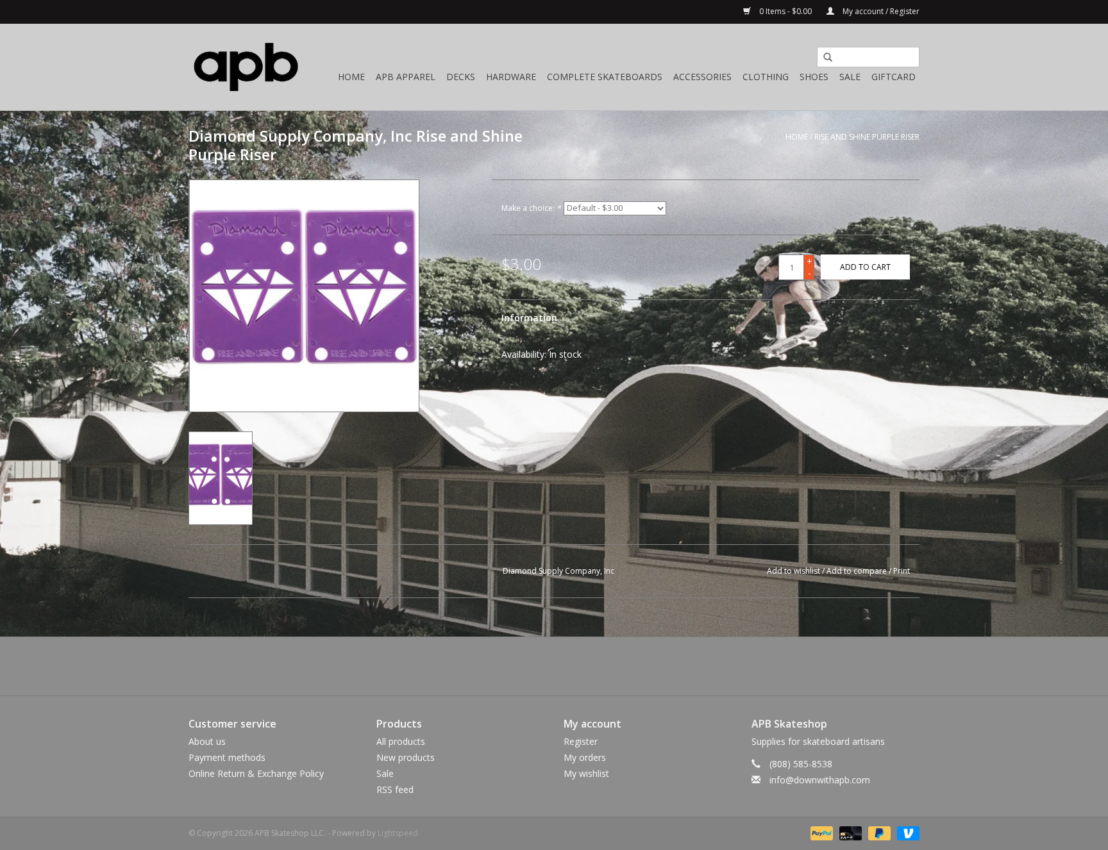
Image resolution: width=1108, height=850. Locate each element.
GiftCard (893, 77)
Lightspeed (398, 833)
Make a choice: (531, 208)
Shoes (814, 77)
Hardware (511, 77)
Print (901, 570)
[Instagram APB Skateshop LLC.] (577, 666)
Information (529, 318)
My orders (585, 757)
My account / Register (880, 11)
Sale (849, 77)
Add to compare (858, 570)
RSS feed (395, 789)
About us (207, 741)
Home (351, 77)
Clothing (766, 77)
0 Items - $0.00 (785, 11)
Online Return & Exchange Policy (256, 773)
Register (581, 741)
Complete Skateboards (604, 77)
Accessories (702, 77)
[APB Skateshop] (246, 67)
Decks (460, 77)
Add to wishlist (793, 570)
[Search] (823, 58)
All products (400, 741)
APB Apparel (405, 77)
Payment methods (227, 757)
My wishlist (586, 773)
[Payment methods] (820, 833)
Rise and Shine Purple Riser (866, 136)
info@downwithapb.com (819, 780)
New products (405, 757)
